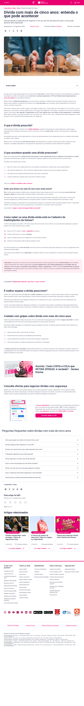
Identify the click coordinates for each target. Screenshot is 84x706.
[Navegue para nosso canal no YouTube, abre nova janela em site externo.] (13, 612)
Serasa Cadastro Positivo (25, 579)
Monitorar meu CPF (9, 583)
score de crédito (9, 98)
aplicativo (30, 231)
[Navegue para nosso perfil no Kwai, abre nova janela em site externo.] (30, 612)
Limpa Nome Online (10, 8)
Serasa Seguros (23, 595)
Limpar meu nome (8, 573)
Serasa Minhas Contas (25, 592)
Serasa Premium (23, 571)
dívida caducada (33, 129)
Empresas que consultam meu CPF (56, 582)
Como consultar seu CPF (56, 571)
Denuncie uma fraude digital (41, 577)
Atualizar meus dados (9, 593)
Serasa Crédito (23, 569)
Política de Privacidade (13, 625)
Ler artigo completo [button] (15, 548)
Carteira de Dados (23, 597)
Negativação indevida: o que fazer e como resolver (29, 281)
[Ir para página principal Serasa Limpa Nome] (43, 2)
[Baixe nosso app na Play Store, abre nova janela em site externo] (48, 613)
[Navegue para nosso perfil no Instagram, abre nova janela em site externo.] (5, 612)
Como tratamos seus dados (11, 603)
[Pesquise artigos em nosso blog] (71, 2)
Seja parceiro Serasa (70, 569)
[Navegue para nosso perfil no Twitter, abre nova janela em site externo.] (18, 612)
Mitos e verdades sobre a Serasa (21, 183)
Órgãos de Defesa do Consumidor (50, 625)
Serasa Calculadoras (24, 582)
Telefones (36, 571)
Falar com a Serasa (9, 588)
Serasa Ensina (22, 587)
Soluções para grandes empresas (10, 599)
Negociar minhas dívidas (10, 580)
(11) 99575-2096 (61, 411)
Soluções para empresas (10, 596)
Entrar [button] (78, 2)
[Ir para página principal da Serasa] (34, 2)
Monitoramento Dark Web (10, 585)
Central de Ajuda (38, 574)
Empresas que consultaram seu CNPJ (57, 587)
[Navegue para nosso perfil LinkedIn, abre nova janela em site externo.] (26, 612)
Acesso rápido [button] (11, 85)
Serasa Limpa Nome (43, 405)
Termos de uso (53, 594)
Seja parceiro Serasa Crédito (72, 571)
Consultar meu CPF (9, 571)
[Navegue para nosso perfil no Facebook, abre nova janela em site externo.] (22, 612)
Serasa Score (22, 574)
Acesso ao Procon (30, 625)
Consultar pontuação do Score (10, 577)
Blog (18, 8)
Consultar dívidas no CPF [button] (49, 415)
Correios (71, 411)
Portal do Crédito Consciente (57, 574)
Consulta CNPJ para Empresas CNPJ (55, 591)
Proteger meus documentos (57, 577)
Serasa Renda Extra (24, 584)
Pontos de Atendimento (40, 569)
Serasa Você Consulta (24, 590)
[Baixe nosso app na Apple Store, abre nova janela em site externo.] (37, 613)
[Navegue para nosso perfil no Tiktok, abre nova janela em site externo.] (9, 612)
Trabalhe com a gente (71, 625)
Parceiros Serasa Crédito (10, 591)
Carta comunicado (54, 579)
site (24, 231)
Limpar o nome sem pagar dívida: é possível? (27, 208)
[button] (5, 31)
